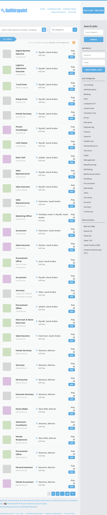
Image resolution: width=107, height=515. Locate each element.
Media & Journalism (92, 174)
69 (67, 494)
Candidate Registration (34, 513)
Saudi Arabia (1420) (92, 245)
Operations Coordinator (21, 423)
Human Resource (91, 146)
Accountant (21, 230)
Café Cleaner (22, 143)
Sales (86, 193)
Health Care (89, 141)
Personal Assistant (24, 467)
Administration (90, 89)
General (87, 136)
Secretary (20, 290)
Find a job (99, 10)
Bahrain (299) (89, 226)
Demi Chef (20, 157)
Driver (86, 117)
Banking (87, 94)
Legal (86, 155)
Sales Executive (23, 245)
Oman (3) (87, 236)
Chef (86, 99)
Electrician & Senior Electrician (24, 321)
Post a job (88, 10)
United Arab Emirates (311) (93, 251)
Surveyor (87, 207)
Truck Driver (21, 84)
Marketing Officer (24, 216)
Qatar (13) (88, 240)
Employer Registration (53, 513)
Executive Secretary (25, 394)
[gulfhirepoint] (14, 10)
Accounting (88, 85)
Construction (89, 108)
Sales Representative (23, 172)
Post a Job (72, 12)
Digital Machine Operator (23, 52)
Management (89, 160)
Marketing (88, 169)
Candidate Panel (54, 9)
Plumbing (88, 179)
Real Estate (88, 188)
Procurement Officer (22, 259)
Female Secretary (24, 113)
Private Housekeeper (22, 128)
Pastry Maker (22, 409)
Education (88, 122)
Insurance (88, 150)
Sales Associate (23, 186)
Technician (88, 211)
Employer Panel (69, 9)
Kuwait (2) (88, 231)
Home (42, 9)
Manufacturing (90, 164)
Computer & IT (90, 103)
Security (87, 202)
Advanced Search (58, 12)
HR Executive (21, 379)
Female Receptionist (21, 438)
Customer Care (90, 113)
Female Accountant (25, 482)
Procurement (89, 183)
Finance (87, 132)
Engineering (89, 127)
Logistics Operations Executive (21, 68)
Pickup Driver (22, 99)
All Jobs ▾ (7, 39)
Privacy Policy (69, 513)
